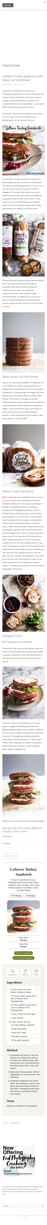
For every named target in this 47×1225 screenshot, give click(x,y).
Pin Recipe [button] (30, 896)
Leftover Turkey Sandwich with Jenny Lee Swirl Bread (22, 78)
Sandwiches (14, 1123)
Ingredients (12, 975)
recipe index (20, 821)
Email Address (7, 836)
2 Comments (19, 84)
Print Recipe (16, 896)
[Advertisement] (23, 35)
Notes (36, 975)
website (10, 412)
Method (26, 975)
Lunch (5, 1123)
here (8, 307)
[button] (37, 989)
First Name (6, 843)
